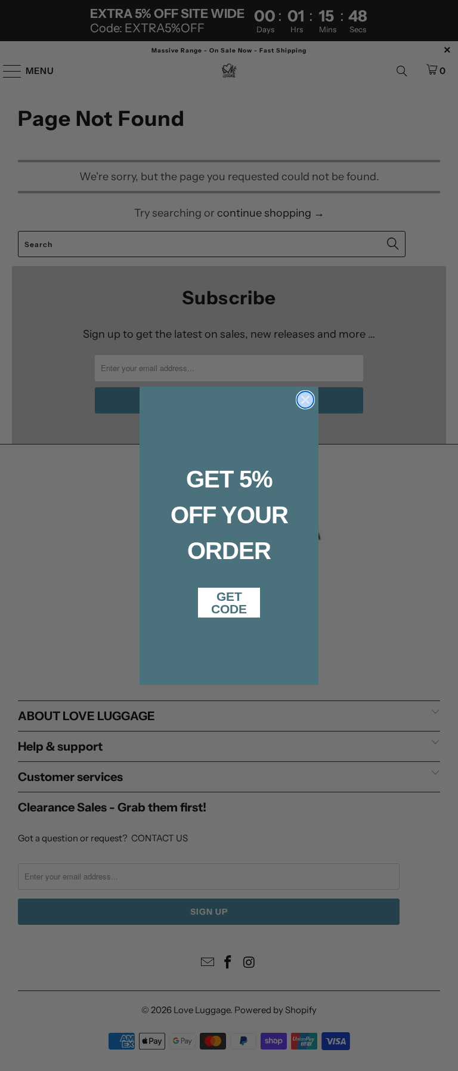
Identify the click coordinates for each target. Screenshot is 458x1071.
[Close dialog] (305, 399)
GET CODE (229, 602)
